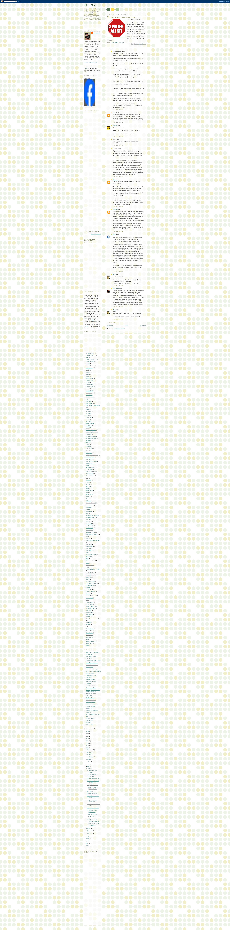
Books (87, 388)
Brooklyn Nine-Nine (90, 397)
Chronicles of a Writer (91, 687)
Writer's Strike (89, 643)
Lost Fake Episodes (90, 517)
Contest (88, 415)
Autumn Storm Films (91, 675)
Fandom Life (89, 708)
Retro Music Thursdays (91, 583)
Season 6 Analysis (90, 591)
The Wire (88, 616)
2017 (87, 734)
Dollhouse (88, 440)
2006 (87, 845)
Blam (114, 234)
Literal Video (89, 511)
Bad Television (89, 378)
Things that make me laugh (92, 618)
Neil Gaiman (89, 556)
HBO (87, 492)
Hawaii (87, 488)
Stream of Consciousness (92, 665)
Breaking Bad (89, 393)
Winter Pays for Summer (92, 663)
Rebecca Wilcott (90, 673)
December (90, 750)
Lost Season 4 (89, 526)
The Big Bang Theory (91, 608)
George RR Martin (90, 475)
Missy (114, 274)
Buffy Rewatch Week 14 (93, 821)
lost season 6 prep (90, 532)
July (88, 761)
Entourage (88, 446)
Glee (87, 478)
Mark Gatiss (89, 544)
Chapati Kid (89, 658)
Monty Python (89, 550)
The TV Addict (89, 724)
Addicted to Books (90, 361)
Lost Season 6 (89, 530)
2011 (87, 748)
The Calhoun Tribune (91, 656)
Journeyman (89, 507)
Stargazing (88, 712)
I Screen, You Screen (91, 693)
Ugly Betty (88, 624)
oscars (87, 563)
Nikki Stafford (116, 288)
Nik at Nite (90, 5)
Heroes (87, 496)
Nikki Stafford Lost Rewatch (92, 652)
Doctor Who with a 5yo (91, 438)
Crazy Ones (89, 417)
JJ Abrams (88, 501)
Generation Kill (89, 473)
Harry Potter (89, 486)
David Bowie (89, 426)
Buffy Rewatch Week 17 (93, 778)
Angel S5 (88, 372)
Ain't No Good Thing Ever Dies (93, 671)
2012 (87, 745)
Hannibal (88, 484)
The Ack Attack (89, 667)
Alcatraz (88, 363)
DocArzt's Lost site (90, 706)
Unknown (115, 180)
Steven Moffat (89, 604)
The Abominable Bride (91, 606)
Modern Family (89, 546)
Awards (87, 376)
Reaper (87, 579)
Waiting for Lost (89, 635)
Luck (87, 536)
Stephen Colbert (90, 602)
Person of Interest (90, 565)
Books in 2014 (89, 391)
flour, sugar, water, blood (92, 704)
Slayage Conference (91, 596)
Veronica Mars (89, 631)
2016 (87, 736)
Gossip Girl (88, 480)
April (88, 768)
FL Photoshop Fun (90, 457)
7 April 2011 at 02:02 (118, 271)
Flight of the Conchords (91, 461)
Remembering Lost (90, 581)
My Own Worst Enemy (91, 554)
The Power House (90, 698)
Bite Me (86, 326)
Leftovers (88, 509)
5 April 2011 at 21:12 (118, 122)
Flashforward (89, 459)
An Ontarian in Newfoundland (93, 660)
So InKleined (89, 683)
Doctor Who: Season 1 (92, 814)
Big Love (88, 382)
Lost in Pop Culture (90, 685)
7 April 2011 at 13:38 (118, 306)
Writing (87, 645)
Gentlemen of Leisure (91, 700)
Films (87, 451)
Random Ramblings (91, 575)
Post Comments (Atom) (119, 328)
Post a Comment (113, 322)
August (89, 759)
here (85, 318)
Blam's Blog (89, 677)
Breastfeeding (89, 395)
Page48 (115, 125)
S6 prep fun (88, 587)
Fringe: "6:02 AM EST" (92, 785)
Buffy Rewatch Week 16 (93, 793)
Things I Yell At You (90, 679)
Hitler (87, 498)
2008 (87, 841)
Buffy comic (88, 401)
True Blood (88, 622)
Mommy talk (89, 548)
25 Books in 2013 (90, 355)
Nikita (87, 558)
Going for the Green (90, 702)
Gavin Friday (89, 469)
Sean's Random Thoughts (92, 669)
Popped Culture (90, 654)
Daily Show (88, 421)
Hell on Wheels (89, 494)
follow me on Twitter (96, 234)
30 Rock (88, 357)
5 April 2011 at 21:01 (118, 109)
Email (85, 68)
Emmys (87, 444)
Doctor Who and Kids (91, 436)
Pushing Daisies (90, 573)
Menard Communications (92, 710)
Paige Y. (115, 112)
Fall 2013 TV (89, 448)
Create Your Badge (88, 106)
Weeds (87, 639)
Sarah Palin (89, 589)
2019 (87, 731)
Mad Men (88, 538)
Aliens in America (90, 365)
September (90, 757)
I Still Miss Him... (91, 816)
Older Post (143, 325)
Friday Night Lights (90, 463)
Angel (87, 370)
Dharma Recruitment (91, 430)
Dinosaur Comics (90, 718)
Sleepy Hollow (89, 598)
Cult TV (87, 419)
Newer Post (110, 325)
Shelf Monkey (89, 695)
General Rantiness (90, 471)
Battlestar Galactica (90, 380)
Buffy (87, 399)
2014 (87, 741)
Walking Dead (89, 637)
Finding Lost (89, 453)
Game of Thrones (90, 467)
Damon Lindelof (90, 423)
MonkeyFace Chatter (91, 681)
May (88, 766)
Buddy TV (88, 722)
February (89, 830)
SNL (87, 600)
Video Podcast (89, 633)
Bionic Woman (89, 384)
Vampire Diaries (90, 628)
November (90, 752)
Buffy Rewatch (89, 403)
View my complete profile (90, 62)
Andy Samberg (89, 368)
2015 (87, 738)
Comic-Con (88, 411)
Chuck (87, 409)
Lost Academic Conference (92, 515)
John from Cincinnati (91, 503)
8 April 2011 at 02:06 (118, 319)
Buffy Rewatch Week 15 (93, 808)
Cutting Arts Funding (92, 819)
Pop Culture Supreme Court (92, 569)
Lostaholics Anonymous (91, 534)
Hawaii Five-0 (89, 490)
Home (126, 325)
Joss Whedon (89, 505)
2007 (87, 843)
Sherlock (88, 593)
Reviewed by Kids (90, 585)
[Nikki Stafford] (89, 105)
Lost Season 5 (89, 528)
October (89, 754)
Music (87, 552)
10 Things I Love (90, 353)
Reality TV (88, 577)
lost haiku (88, 521)
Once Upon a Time (90, 561)
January (89, 833)
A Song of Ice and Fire (91, 359)
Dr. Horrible (88, 442)
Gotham (88, 482)
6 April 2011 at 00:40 (118, 136)
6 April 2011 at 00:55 (118, 145)
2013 (87, 743)
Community (88, 413)
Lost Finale (88, 519)
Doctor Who (89, 434)
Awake (87, 374)
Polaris (87, 567)
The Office (88, 610)
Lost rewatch (89, 523)
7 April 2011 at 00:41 (118, 231)
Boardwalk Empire (90, 386)
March (89, 828)
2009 (87, 838)
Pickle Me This (89, 720)
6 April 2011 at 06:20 (118, 176)
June (88, 764)
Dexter (87, 428)
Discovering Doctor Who (92, 432)
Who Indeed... (90, 791)
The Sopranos (89, 614)
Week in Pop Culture (91, 641)
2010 (87, 836)
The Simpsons (89, 612)
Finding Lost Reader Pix (92, 455)
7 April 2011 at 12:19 (118, 285)
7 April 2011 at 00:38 (118, 206)
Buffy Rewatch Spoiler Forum (138, 44)
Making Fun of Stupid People (93, 540)
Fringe (87, 465)
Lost (87, 513)
